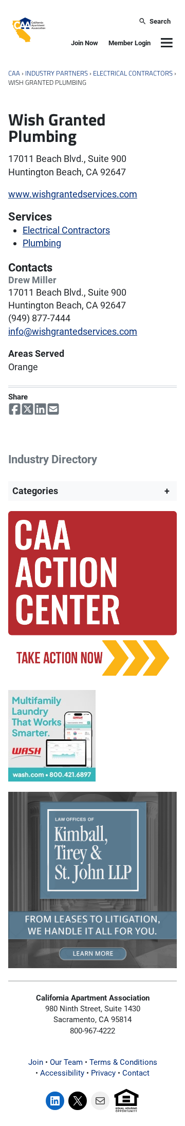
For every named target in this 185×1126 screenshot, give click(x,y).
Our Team (66, 1062)
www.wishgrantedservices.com (72, 194)
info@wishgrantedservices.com (72, 331)
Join (35, 1062)
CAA (14, 73)
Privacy (103, 1073)
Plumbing (42, 243)
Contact (136, 1073)
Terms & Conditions (123, 1062)
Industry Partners (56, 73)
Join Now (84, 43)
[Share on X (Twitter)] (27, 409)
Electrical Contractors (133, 73)
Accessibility (62, 1073)
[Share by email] (53, 409)
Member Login (129, 43)
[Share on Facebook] (14, 409)
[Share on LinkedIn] (40, 409)
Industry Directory (52, 459)
